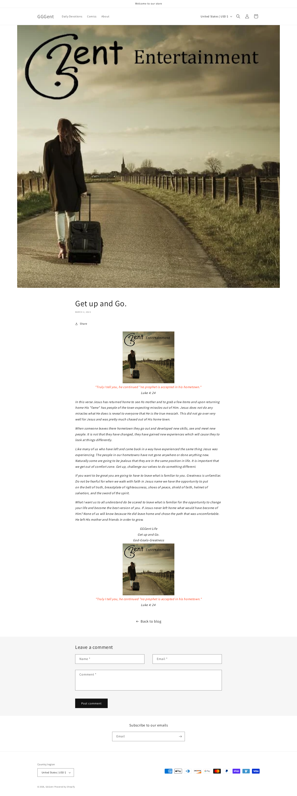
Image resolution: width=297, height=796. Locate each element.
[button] (238, 16)
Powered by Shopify (64, 786)
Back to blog (151, 621)
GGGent (50, 786)
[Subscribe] (180, 736)
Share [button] (83, 323)
